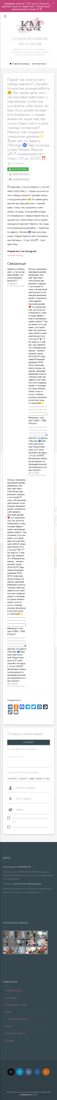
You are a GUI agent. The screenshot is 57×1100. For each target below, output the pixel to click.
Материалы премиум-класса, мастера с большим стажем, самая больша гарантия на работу (30, 52)
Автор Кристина (20, 174)
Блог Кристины (39, 63)
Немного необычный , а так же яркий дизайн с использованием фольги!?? (16, 275)
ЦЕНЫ (8, 1012)
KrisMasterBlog (15, 255)
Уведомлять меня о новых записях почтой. (29, 827)
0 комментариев (20, 179)
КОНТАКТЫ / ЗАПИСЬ (15, 1033)
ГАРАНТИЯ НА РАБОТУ (18, 1019)
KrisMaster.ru (26, 1094)
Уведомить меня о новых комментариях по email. (30, 818)
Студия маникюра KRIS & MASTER (30, 41)
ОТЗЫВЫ (9, 1040)
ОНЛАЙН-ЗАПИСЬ (13, 990)
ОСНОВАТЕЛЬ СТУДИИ (16, 1005)
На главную (11, 997)
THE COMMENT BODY (15, 757)
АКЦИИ (8, 1026)
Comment (28, 742)
